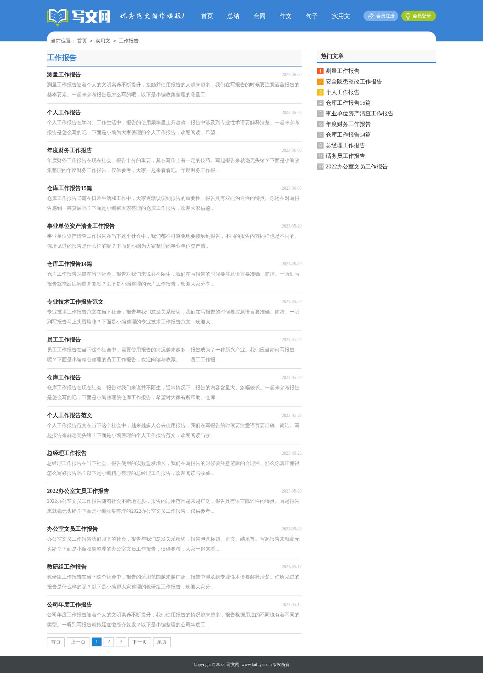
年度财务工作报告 (348, 124)
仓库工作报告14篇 (348, 135)
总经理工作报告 (345, 145)
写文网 (233, 664)
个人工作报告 (343, 92)
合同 (260, 16)
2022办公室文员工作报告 (357, 166)
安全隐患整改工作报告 (354, 82)
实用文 (341, 16)
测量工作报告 (343, 71)
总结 (233, 16)
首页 (207, 16)
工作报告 (129, 41)
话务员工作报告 (345, 156)
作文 (286, 16)
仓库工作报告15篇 (348, 103)
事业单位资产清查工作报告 (360, 113)
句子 (312, 16)
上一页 (78, 642)
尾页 (162, 642)
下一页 (139, 642)
